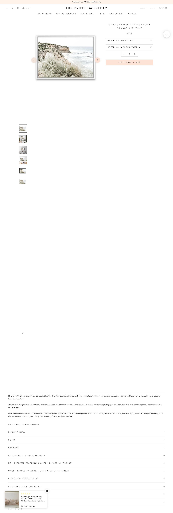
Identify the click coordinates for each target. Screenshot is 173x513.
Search (152, 8)
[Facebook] (7, 8)
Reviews (132, 14)
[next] (97, 60)
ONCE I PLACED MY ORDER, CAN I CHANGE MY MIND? (38, 471)
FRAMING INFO (16, 432)
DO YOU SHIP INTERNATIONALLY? (26, 455)
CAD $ (26, 8)
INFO (102, 14)
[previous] (34, 60)
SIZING (12, 440)
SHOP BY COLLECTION (66, 14)
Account (142, 8)
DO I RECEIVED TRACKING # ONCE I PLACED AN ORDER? (39, 463)
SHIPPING (13, 447)
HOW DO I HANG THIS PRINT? (25, 486)
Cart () (163, 8)
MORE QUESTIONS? (18, 502)
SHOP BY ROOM (116, 14)
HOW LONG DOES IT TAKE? (23, 478)
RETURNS (13, 494)
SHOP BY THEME (44, 14)
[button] (47, 491)
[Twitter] (12, 8)
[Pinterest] (23, 8)
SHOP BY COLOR (88, 14)
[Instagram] (18, 8)
